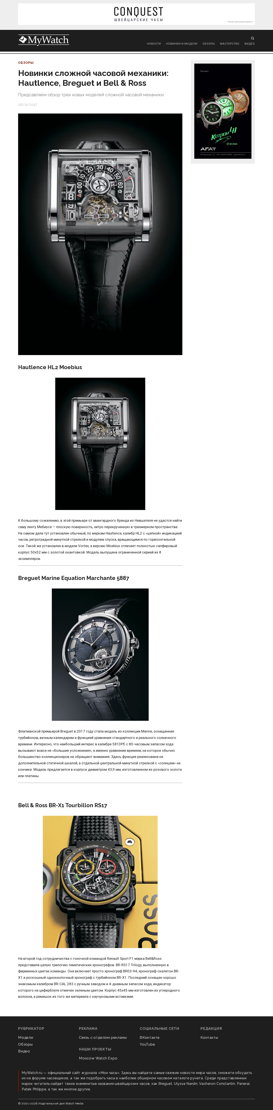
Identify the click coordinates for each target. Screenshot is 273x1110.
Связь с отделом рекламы (103, 1037)
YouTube (147, 1044)
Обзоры (209, 43)
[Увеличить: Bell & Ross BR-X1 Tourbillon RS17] (100, 882)
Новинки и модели (181, 43)
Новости (154, 43)
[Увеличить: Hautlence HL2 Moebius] (100, 444)
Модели (25, 1037)
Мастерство (230, 43)
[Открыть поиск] (252, 38)
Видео (250, 43)
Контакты (209, 1037)
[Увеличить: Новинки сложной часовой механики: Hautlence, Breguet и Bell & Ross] (100, 234)
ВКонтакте (150, 1037)
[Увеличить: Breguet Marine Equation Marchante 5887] (100, 655)
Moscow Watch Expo (98, 1058)
